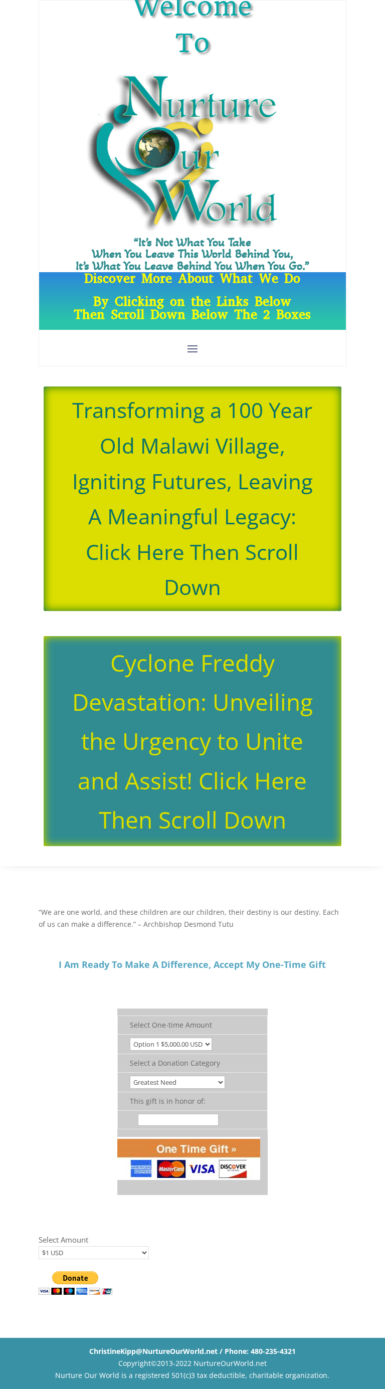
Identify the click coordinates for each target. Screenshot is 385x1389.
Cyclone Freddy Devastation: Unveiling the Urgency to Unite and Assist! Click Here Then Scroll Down (192, 741)
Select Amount (63, 1240)
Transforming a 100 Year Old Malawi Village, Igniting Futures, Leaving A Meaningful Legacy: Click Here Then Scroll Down (192, 498)
